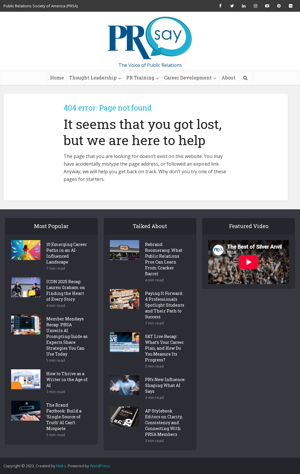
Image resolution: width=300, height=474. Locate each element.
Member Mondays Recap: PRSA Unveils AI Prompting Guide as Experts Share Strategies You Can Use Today (67, 336)
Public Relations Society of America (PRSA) (41, 6)
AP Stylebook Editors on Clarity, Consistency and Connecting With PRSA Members (164, 422)
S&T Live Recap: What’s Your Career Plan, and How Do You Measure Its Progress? (164, 348)
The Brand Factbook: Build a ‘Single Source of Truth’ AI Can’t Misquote (63, 416)
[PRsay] (150, 38)
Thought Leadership (93, 77)
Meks (61, 465)
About (228, 77)
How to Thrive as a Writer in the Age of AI (67, 379)
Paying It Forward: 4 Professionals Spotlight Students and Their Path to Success (164, 305)
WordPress (100, 465)
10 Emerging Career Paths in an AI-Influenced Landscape (66, 253)
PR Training (140, 77)
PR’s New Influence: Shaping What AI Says (165, 385)
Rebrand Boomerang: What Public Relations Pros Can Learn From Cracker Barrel (164, 259)
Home (57, 77)
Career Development (188, 77)
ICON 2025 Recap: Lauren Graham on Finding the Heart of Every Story (65, 290)
